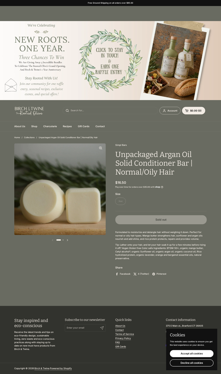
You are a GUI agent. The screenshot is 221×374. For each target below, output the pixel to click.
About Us (120, 325)
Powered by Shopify (61, 368)
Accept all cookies (192, 353)
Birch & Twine (41, 368)
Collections (29, 137)
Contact (119, 330)
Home (17, 137)
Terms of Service (124, 334)
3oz (120, 201)
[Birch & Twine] (29, 110)
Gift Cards (120, 346)
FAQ (117, 342)
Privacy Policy (123, 338)
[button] (193, 110)
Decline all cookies (192, 362)
